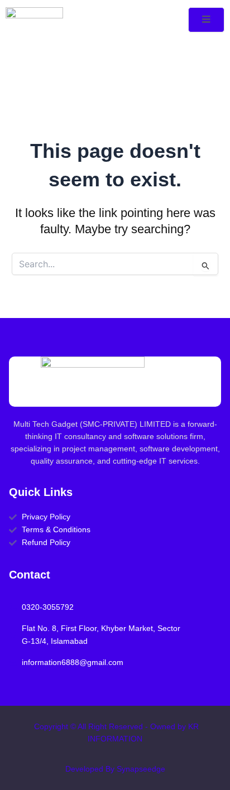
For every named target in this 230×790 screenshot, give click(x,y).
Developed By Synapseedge (115, 768)
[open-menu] (206, 19)
